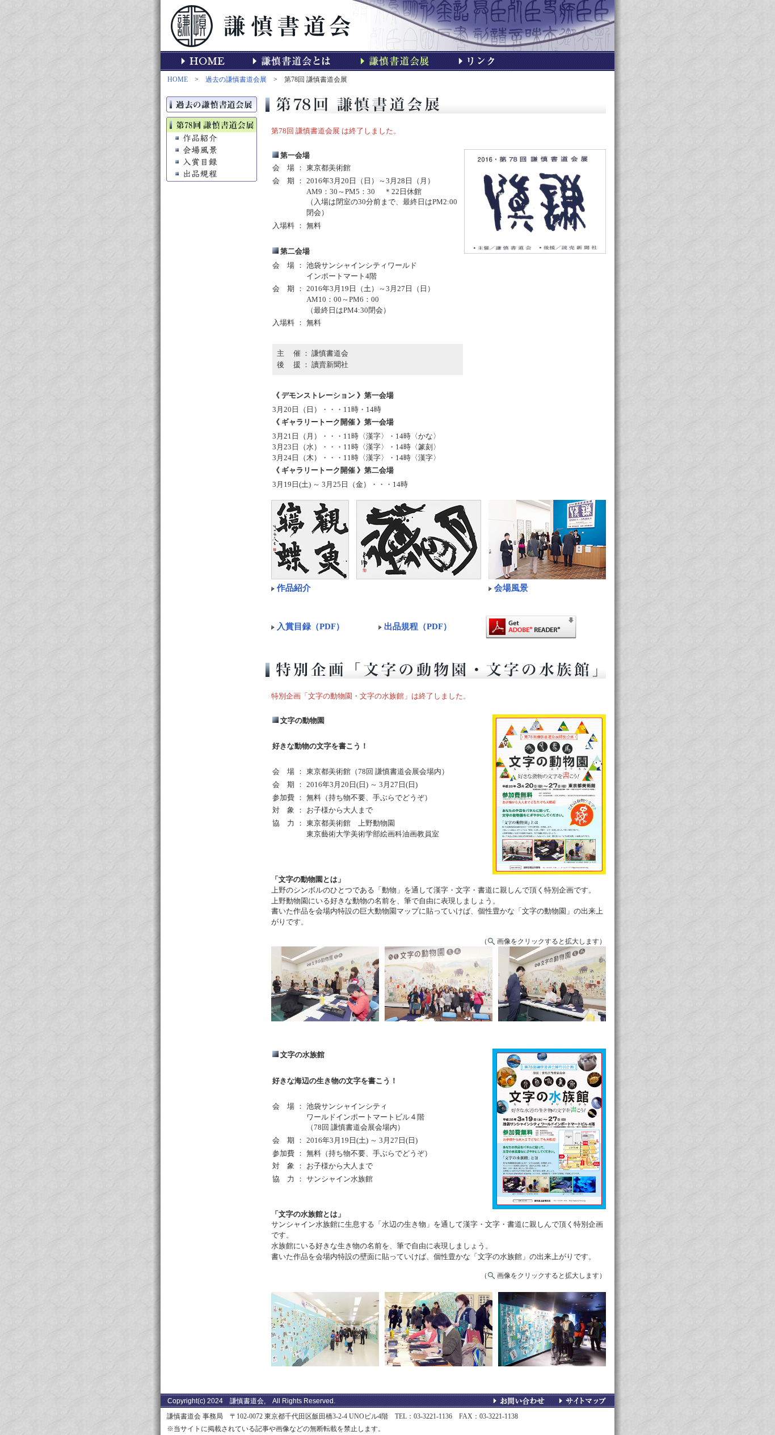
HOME (177, 79)
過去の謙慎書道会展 (236, 79)
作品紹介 (294, 587)
